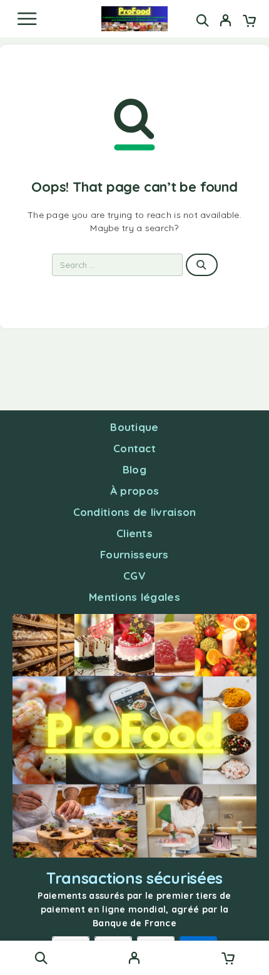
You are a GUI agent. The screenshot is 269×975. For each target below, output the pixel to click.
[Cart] (249, 22)
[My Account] (225, 22)
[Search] (202, 20)
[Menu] (27, 18)
